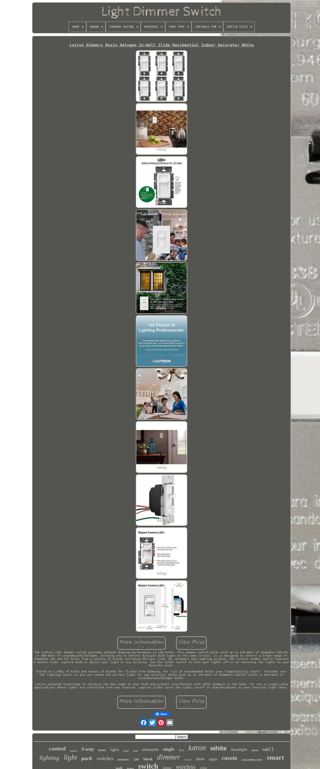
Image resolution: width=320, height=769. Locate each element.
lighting (49, 757)
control (57, 748)
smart (275, 757)
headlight (239, 749)
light (70, 757)
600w (200, 759)
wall (268, 749)
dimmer (168, 757)
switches (105, 758)
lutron (197, 748)
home (102, 750)
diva (181, 750)
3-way (87, 749)
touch (188, 759)
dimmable (150, 749)
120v (136, 759)
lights (114, 749)
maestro (123, 759)
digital (213, 759)
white (218, 748)
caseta (229, 758)
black (148, 759)
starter (254, 750)
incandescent (252, 759)
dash (135, 750)
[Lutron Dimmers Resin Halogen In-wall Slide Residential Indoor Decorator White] (161, 76)
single (168, 749)
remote (73, 750)
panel (126, 751)
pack (86, 758)
